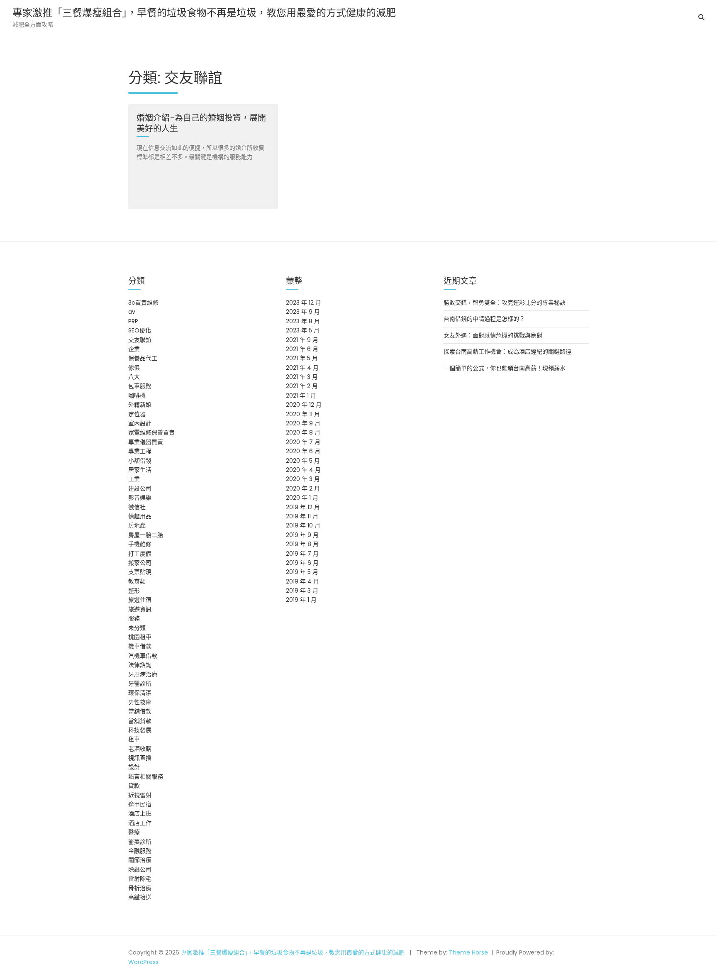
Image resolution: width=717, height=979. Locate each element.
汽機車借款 (142, 656)
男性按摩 (139, 702)
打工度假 (139, 553)
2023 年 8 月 (303, 321)
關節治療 (139, 860)
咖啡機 (137, 395)
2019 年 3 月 (302, 590)
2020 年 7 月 (303, 442)
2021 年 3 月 (302, 377)
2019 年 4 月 (302, 581)
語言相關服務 (145, 776)
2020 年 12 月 (304, 404)
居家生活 (139, 470)
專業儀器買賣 (145, 442)
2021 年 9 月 (302, 340)
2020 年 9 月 (303, 423)
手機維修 (139, 544)
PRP (133, 321)
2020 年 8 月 (303, 432)
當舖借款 (139, 711)
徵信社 (137, 507)
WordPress (143, 962)
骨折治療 (139, 888)
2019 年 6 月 (302, 563)
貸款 (134, 785)
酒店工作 (139, 823)
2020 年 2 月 (303, 488)
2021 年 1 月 (301, 395)
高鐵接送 (139, 897)
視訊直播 (139, 758)
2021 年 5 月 (302, 358)
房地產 (137, 525)
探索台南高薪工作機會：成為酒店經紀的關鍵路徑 (507, 351)
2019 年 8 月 (302, 544)
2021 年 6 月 (302, 349)
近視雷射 (139, 795)
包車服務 (139, 386)
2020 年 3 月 (303, 479)
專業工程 (139, 451)
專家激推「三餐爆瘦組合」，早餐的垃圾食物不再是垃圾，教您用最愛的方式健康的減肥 (204, 13)
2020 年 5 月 (303, 461)
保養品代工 (142, 358)
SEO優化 (139, 330)
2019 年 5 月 (302, 572)
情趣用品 (139, 516)
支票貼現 (139, 572)
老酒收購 (139, 749)
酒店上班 (139, 813)
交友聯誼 (139, 340)
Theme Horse (468, 952)
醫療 (134, 832)
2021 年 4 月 (302, 368)
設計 (134, 767)
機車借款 (139, 646)
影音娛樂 (139, 497)
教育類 (137, 581)
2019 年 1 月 (301, 600)
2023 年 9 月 (303, 312)
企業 (134, 349)
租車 (134, 739)
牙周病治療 (142, 674)
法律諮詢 (139, 665)
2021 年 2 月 (302, 386)
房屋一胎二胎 (145, 535)
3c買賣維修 (143, 302)
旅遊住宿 (139, 600)
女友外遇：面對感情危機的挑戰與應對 (493, 335)
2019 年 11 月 (302, 516)
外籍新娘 (139, 404)
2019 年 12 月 (303, 507)
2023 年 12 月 (303, 302)
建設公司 (139, 488)
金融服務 (139, 851)
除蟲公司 (139, 869)
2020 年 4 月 (303, 470)
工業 (134, 479)
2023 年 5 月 (302, 330)
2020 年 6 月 (303, 451)
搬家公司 (139, 563)
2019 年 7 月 (302, 553)
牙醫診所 (139, 683)
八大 (134, 377)
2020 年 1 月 (302, 497)
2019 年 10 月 (303, 525)
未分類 (137, 628)
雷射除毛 (139, 878)
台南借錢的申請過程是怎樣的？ (484, 319)
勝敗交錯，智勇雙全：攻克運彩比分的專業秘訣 (505, 302)
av (131, 312)
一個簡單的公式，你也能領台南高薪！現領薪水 (505, 368)
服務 (134, 618)
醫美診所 (139, 841)
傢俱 (134, 368)
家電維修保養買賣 (151, 432)
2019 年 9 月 (302, 535)
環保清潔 (139, 692)
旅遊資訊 (139, 609)
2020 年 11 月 (303, 414)
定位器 (137, 414)
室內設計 (139, 423)
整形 (134, 590)
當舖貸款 (139, 721)
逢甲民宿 (139, 804)
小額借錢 (139, 461)
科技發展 (139, 730)
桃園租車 (139, 637)
